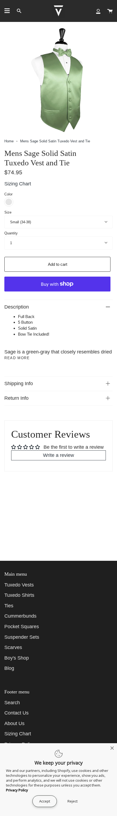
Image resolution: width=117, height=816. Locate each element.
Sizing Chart (17, 183)
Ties (8, 605)
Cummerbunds (20, 616)
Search (12, 702)
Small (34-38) (20, 222)
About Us (14, 723)
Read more (17, 358)
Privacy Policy (17, 790)
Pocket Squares (21, 626)
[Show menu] (7, 11)
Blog (9, 668)
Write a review (58, 455)
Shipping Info (18, 383)
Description (16, 307)
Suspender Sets (21, 637)
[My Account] (98, 11)
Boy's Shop (16, 658)
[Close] (112, 748)
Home (9, 141)
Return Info (16, 398)
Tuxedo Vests (19, 585)
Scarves (13, 647)
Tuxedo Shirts (19, 595)
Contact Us (16, 713)
